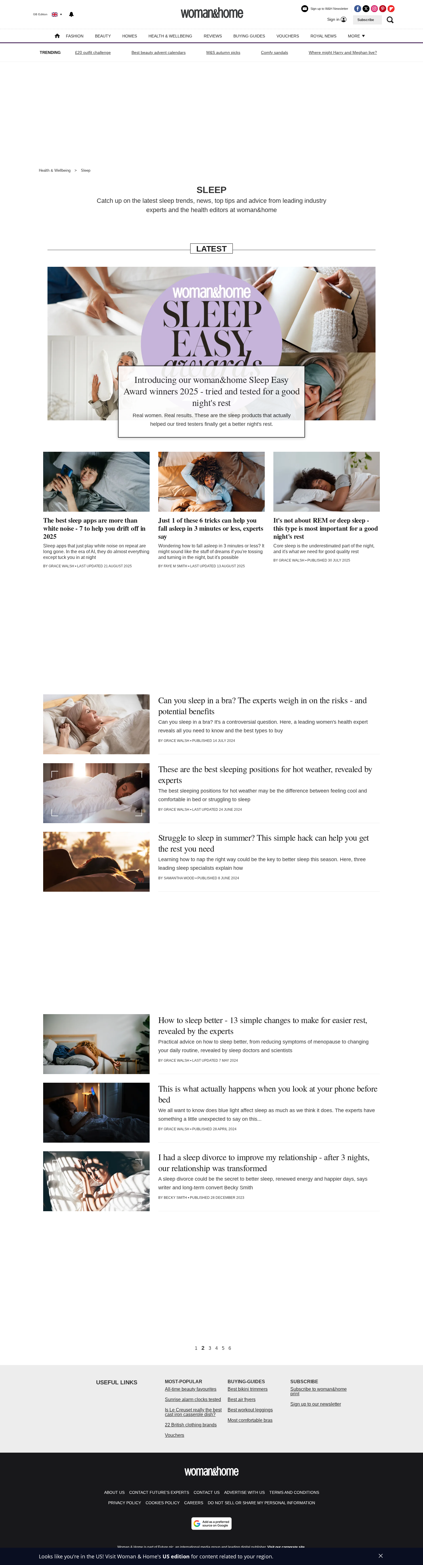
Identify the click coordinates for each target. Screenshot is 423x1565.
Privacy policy (124, 1502)
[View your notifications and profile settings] (71, 14)
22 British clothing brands (191, 1424)
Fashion (74, 36)
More (354, 36)
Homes (129, 36)
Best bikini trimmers (248, 1389)
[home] (57, 36)
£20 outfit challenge (93, 52)
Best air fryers (242, 1399)
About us (114, 1492)
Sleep (85, 170)
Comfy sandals (274, 52)
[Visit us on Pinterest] (382, 8)
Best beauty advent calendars (159, 52)
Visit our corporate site (286, 1547)
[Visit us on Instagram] (374, 8)
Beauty (103, 36)
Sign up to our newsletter (315, 1404)
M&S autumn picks (223, 52)
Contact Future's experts (159, 1492)
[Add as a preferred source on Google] (211, 1523)
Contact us (207, 1492)
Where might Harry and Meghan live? (343, 52)
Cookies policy (163, 1502)
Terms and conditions (294, 1492)
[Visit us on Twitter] (366, 8)
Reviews (213, 36)
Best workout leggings (250, 1409)
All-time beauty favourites (190, 1389)
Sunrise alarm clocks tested (193, 1399)
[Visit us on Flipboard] (391, 8)
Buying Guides (249, 36)
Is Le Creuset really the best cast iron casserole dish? (193, 1412)
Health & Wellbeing (170, 36)
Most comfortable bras (250, 1420)
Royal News (323, 36)
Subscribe (365, 20)
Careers (193, 1502)
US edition (176, 1556)
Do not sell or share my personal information (261, 1502)
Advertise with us (244, 1492)
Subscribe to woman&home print (318, 1391)
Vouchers (288, 36)
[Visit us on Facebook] (357, 8)
